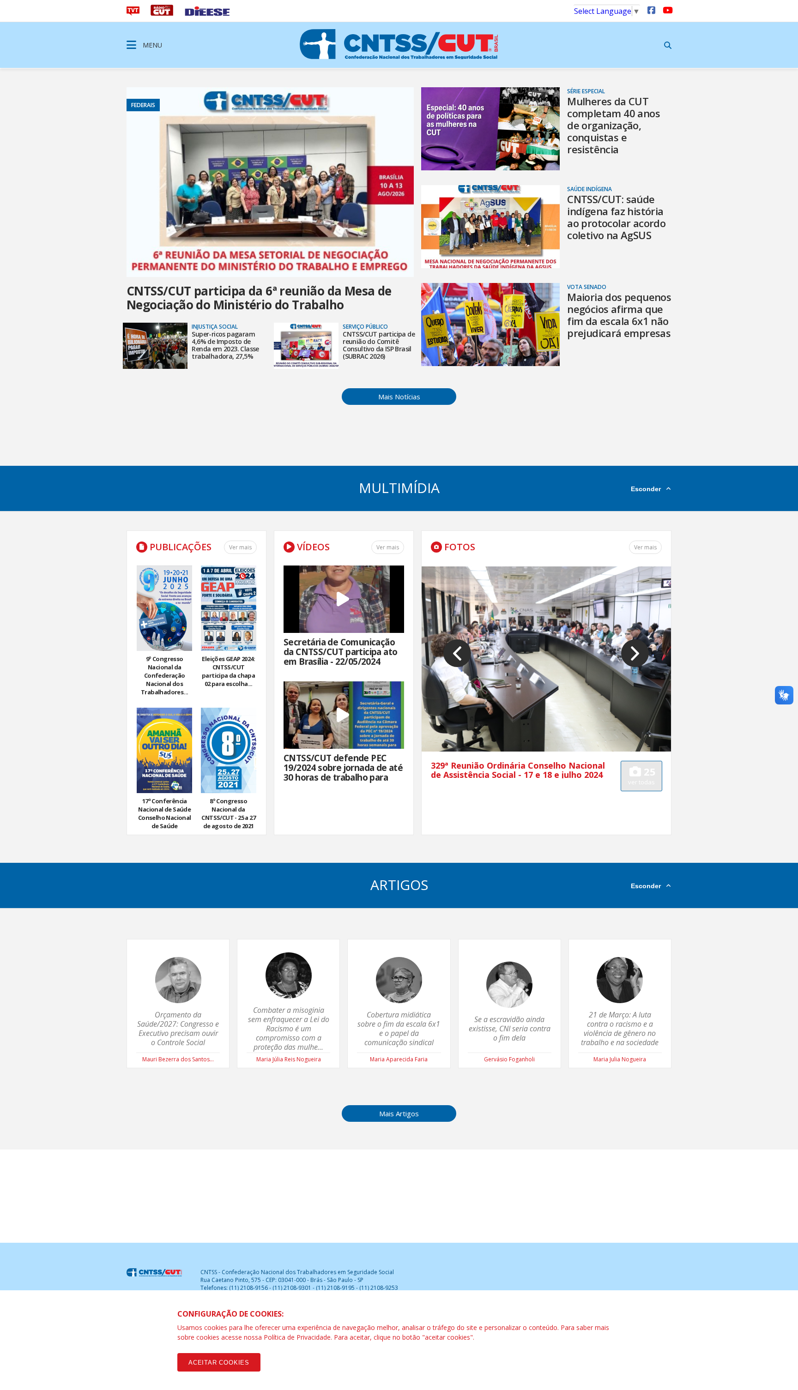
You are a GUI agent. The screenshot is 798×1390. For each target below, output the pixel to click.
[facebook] (651, 9)
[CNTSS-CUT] (399, 44)
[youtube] (666, 9)
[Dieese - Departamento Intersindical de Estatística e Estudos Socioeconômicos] (207, 13)
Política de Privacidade (297, 1337)
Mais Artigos (399, 1113)
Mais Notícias (399, 396)
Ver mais (240, 547)
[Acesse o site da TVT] (133, 13)
